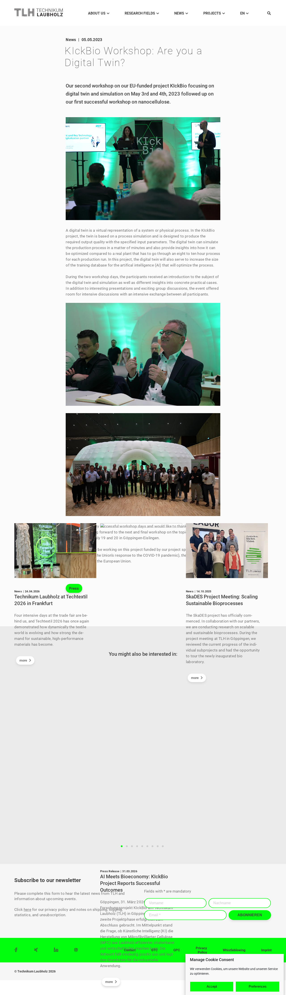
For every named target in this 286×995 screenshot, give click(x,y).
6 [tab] (147, 846)
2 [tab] (127, 846)
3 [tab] (132, 846)
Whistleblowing (234, 950)
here (27, 909)
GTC (154, 950)
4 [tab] (137, 846)
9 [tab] (163, 846)
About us (96, 13)
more (23, 660)
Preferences (258, 987)
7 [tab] (153, 846)
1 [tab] (122, 846)
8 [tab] (158, 846)
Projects (212, 13)
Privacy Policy (201, 950)
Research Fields (140, 13)
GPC (176, 950)
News (179, 13)
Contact (130, 950)
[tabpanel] (57, 596)
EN (242, 13)
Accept (212, 987)
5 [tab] (142, 846)
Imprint (266, 950)
